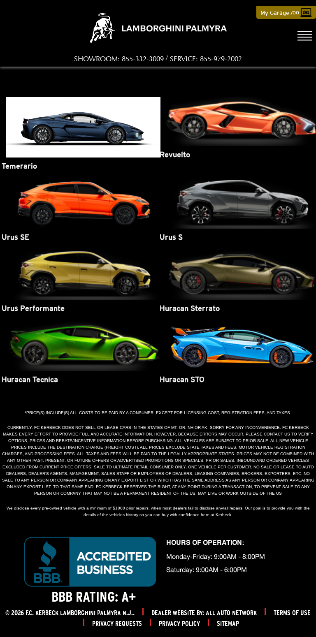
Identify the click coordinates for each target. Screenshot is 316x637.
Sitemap (228, 623)
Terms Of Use (292, 612)
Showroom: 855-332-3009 (119, 59)
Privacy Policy (179, 623)
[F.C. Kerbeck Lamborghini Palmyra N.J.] (158, 28)
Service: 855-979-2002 (206, 59)
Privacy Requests (117, 623)
